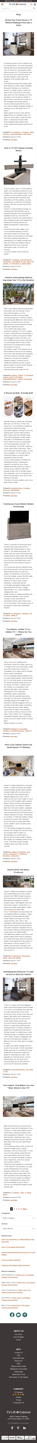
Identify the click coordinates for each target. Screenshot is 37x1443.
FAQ (18, 1355)
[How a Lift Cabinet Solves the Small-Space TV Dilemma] (18, 766)
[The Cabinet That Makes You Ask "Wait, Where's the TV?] (18, 1106)
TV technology (16, 132)
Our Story (18, 1334)
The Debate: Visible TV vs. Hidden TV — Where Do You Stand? (18, 632)
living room (6, 490)
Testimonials (18, 1372)
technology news (16, 488)
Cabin (22, 1192)
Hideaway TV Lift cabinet (19, 729)
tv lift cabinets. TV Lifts (19, 261)
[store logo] (17, 4)
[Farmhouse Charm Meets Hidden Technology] (18, 525)
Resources (18, 1361)
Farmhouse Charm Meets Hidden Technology (16, 1265)
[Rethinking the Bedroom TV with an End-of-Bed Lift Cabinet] (18, 989)
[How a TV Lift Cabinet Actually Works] (18, 169)
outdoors (14, 375)
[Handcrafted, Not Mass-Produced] (18, 881)
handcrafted (26, 956)
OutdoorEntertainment (10, 379)
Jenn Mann (13, 139)
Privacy (18, 1400)
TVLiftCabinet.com (15, 912)
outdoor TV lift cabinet (25, 379)
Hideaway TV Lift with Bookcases (13, 731)
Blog (18, 1363)
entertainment (15, 490)
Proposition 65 (18, 1403)
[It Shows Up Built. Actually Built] (18, 406)
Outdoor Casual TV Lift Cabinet (13, 377)
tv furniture (25, 132)
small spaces (27, 134)
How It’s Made (18, 1337)
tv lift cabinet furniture (18, 1069)
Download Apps (18, 1358)
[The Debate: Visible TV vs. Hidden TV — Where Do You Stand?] (18, 648)
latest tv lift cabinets (15, 958)
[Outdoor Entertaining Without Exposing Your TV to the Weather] (18, 294)
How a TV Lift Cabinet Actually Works (13, 1247)
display (5, 958)
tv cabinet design (25, 263)
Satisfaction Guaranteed (18, 1369)
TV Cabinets (15, 260)
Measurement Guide (18, 1366)
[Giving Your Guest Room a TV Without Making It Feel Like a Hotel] (18, 43)
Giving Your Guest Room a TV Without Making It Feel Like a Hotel (18, 22)
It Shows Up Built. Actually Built (18, 393)
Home (18, 1340)
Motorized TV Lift (18, 1374)
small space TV (14, 854)
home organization (16, 134)
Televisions (25, 613)
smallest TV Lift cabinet (18, 852)
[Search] (34, 8)
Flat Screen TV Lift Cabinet (18, 1377)
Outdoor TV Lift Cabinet (25, 375)
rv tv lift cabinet (14, 263)
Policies (18, 1397)
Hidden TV (14, 615)
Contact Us (19, 1353)
